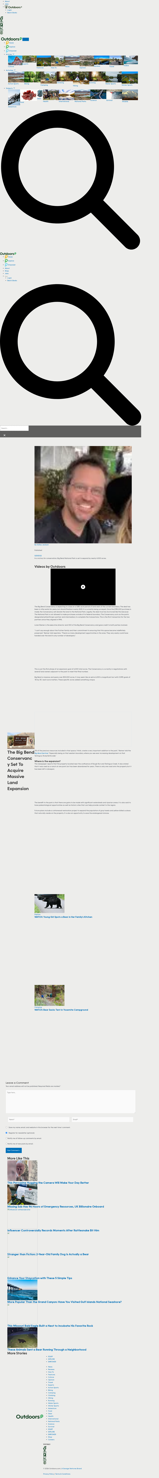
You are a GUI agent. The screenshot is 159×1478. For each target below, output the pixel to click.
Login (9, 10)
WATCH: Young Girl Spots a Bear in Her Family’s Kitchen (63, 917)
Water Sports (110, 84)
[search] (14, 428)
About (7, 1)
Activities (10, 70)
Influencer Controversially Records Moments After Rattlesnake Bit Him (53, 1230)
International (64, 101)
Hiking (75, 86)
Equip (11, 43)
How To (54, 68)
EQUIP (50, 1356)
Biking (26, 84)
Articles (9, 54)
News (67, 66)
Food (22, 102)
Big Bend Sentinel (41, 753)
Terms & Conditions (62, 1474)
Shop (7, 271)
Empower (13, 51)
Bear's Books (12, 13)
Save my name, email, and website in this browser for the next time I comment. (39, 1127)
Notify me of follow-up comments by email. (25, 1138)
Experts (25, 64)
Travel (111, 66)
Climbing (60, 83)
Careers (51, 1440)
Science (93, 100)
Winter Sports (127, 85)
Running (92, 83)
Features (40, 68)
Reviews (97, 66)
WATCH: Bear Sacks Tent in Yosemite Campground (61, 1009)
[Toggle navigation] (25, 39)
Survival (109, 100)
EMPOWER (52, 1362)
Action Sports (13, 84)
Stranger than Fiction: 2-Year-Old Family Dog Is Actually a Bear (48, 1254)
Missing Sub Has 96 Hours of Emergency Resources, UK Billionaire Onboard (55, 1206)
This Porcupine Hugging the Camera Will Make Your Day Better (48, 1182)
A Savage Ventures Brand (72, 1468)
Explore (12, 47)
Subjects (9, 88)
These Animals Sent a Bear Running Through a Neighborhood (46, 1349)
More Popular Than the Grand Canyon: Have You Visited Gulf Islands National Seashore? (64, 1301)
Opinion (83, 68)
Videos (126, 65)
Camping (44, 85)
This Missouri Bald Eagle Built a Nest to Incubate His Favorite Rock (50, 1325)
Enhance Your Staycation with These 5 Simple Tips (39, 1278)
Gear (39, 98)
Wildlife (125, 101)
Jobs (7, 4)
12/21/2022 (38, 556)
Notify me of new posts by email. (20, 1144)
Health (45, 101)
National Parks (80, 101)
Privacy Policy (48, 1474)
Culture (11, 66)
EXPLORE (51, 1359)
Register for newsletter (21, 1133)
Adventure (12, 107)
